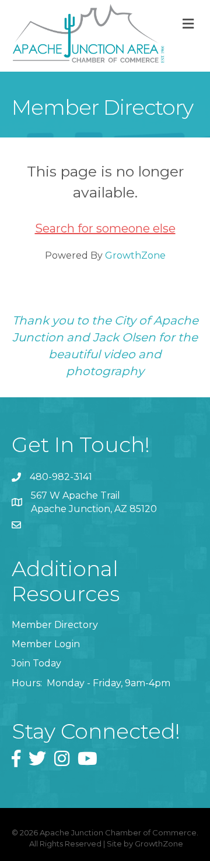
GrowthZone (135, 255)
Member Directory (55, 624)
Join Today (36, 663)
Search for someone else (105, 228)
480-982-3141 (61, 476)
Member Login (46, 644)
